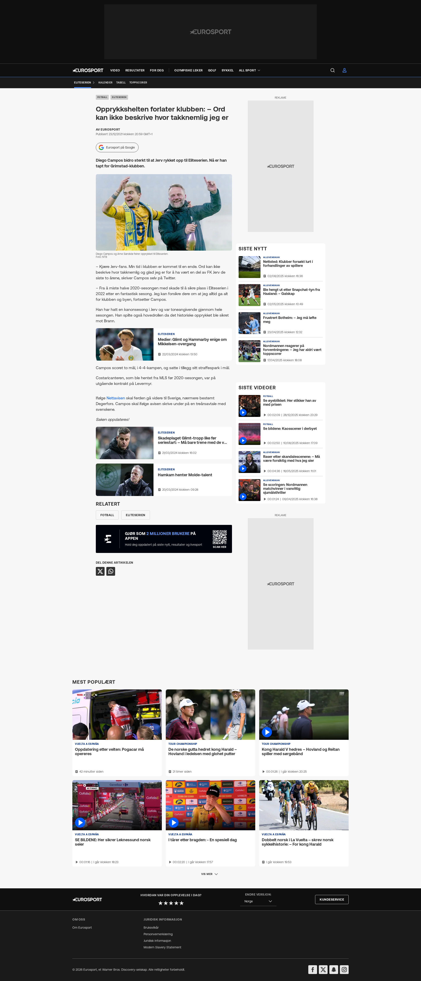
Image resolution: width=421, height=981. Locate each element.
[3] (171, 903)
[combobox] (258, 901)
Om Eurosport (82, 927)
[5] (181, 903)
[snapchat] (333, 969)
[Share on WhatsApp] (110, 571)
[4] (176, 903)
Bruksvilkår (151, 927)
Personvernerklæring (158, 934)
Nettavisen (116, 398)
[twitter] (323, 969)
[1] (160, 903)
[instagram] (344, 969)
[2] (165, 903)
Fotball (102, 97)
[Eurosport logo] (87, 70)
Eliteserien (119, 97)
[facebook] (312, 969)
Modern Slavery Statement (162, 947)
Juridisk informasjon (157, 940)
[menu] (332, 70)
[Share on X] (100, 571)
